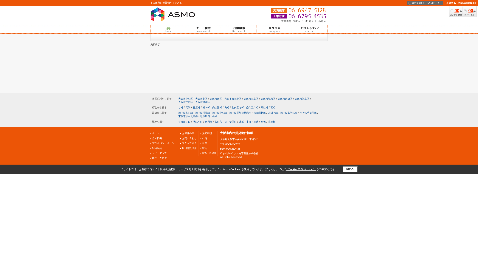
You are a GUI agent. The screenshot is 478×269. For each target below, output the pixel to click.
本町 (248, 121)
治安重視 (207, 133)
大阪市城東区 (268, 98)
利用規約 (157, 148)
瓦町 (273, 107)
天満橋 (208, 121)
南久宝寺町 (252, 107)
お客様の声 (188, 133)
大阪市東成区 (285, 98)
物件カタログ (159, 158)
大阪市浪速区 (202, 102)
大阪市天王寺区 (232, 98)
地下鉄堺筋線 (202, 112)
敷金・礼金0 (209, 153)
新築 (204, 143)
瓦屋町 (196, 107)
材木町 (206, 107)
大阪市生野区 (185, 102)
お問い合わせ (189, 138)
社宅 (204, 138)
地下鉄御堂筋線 (288, 112)
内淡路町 (217, 107)
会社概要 (157, 138)
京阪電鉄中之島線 (188, 116)
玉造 (256, 121)
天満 (188, 107)
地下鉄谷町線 (185, 112)
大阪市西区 (216, 98)
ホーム (155, 133)
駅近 (204, 148)
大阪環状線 (260, 112)
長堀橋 (271, 121)
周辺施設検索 (189, 148)
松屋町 (233, 121)
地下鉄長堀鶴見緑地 (240, 112)
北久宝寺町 (238, 107)
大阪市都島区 (251, 98)
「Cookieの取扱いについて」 (301, 169)
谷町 (180, 107)
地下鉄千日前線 (308, 112)
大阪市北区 (201, 98)
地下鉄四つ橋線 (208, 116)
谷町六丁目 (221, 121)
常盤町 (264, 107)
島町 (226, 107)
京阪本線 (273, 112)
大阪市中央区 (185, 98)
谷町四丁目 (184, 121)
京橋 (263, 121)
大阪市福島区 (302, 98)
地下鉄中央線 (219, 112)
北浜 (241, 121)
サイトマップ (159, 153)
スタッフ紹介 (189, 143)
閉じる (350, 169)
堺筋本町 (198, 121)
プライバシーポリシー (164, 143)
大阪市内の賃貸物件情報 (236, 132)
